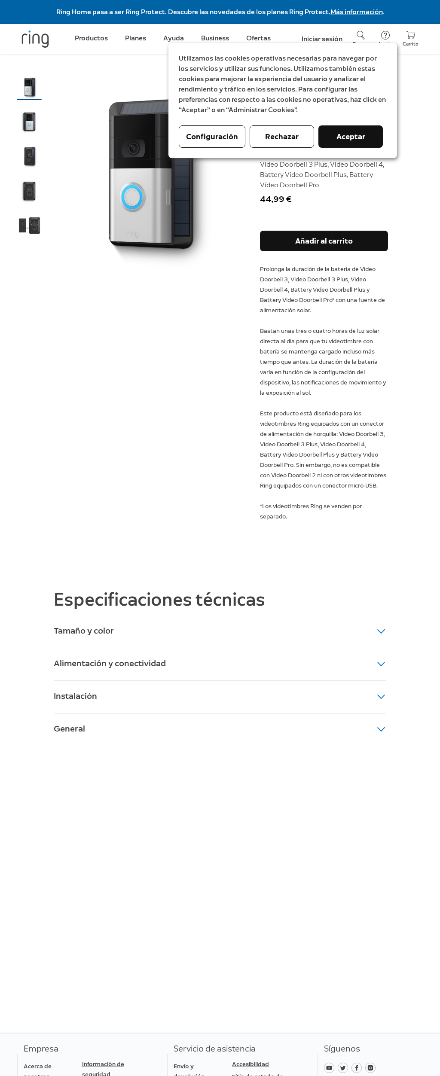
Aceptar (350, 136)
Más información (356, 12)
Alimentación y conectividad (110, 663)
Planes (135, 38)
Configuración (212, 136)
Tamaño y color (84, 630)
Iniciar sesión (322, 39)
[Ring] (35, 39)
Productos (91, 38)
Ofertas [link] (258, 38)
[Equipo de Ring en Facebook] (358, 1067)
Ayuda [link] (173, 38)
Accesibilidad (250, 1064)
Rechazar (282, 136)
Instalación (75, 696)
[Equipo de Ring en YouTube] (331, 1067)
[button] (29, 87)
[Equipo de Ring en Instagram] (371, 1067)
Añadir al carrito (324, 241)
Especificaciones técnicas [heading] (159, 599)
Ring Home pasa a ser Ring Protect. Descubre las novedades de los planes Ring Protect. (193, 12)
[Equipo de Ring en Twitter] (344, 1067)
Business (215, 38)
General (69, 728)
